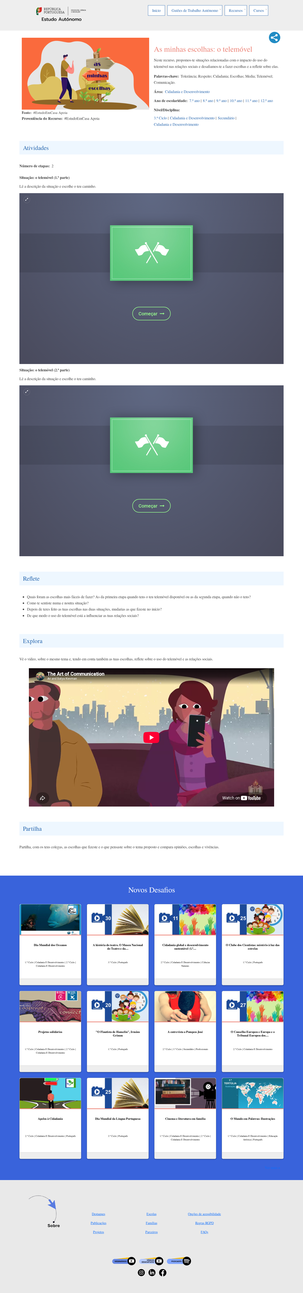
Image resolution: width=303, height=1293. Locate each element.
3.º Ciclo (160, 117)
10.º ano (236, 100)
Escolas (151, 1214)
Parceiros (151, 1232)
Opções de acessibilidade (204, 1214)
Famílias (151, 1223)
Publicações (98, 1223)
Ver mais (271, 1167)
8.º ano (208, 100)
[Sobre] (45, 1211)
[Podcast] (179, 1260)
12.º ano (267, 100)
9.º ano (221, 100)
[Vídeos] (151, 1260)
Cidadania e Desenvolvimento (187, 91)
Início (156, 10)
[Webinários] (124, 1260)
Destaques (98, 1214)
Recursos (236, 10)
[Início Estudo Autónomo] (61, 10)
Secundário (226, 117)
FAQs (204, 1232)
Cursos (259, 10)
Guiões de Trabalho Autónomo (195, 10)
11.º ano (251, 100)
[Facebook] (162, 1272)
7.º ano (194, 100)
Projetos (98, 1232)
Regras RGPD (204, 1223)
